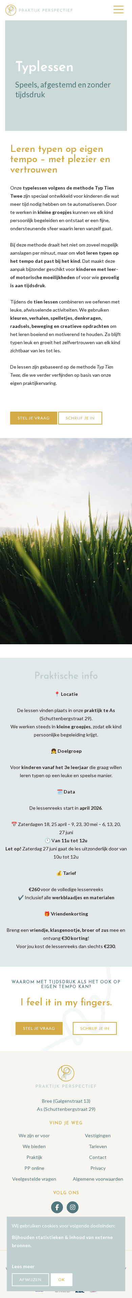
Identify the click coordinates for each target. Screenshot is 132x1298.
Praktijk (34, 1157)
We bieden (34, 1146)
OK (61, 1279)
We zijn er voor (34, 1135)
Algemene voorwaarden (98, 1179)
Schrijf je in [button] (80, 417)
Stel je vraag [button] (34, 417)
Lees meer (23, 1266)
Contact (98, 1157)
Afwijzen (30, 1279)
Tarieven (98, 1146)
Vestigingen (98, 1135)
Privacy (98, 1168)
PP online (34, 1168)
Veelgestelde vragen (34, 1179)
